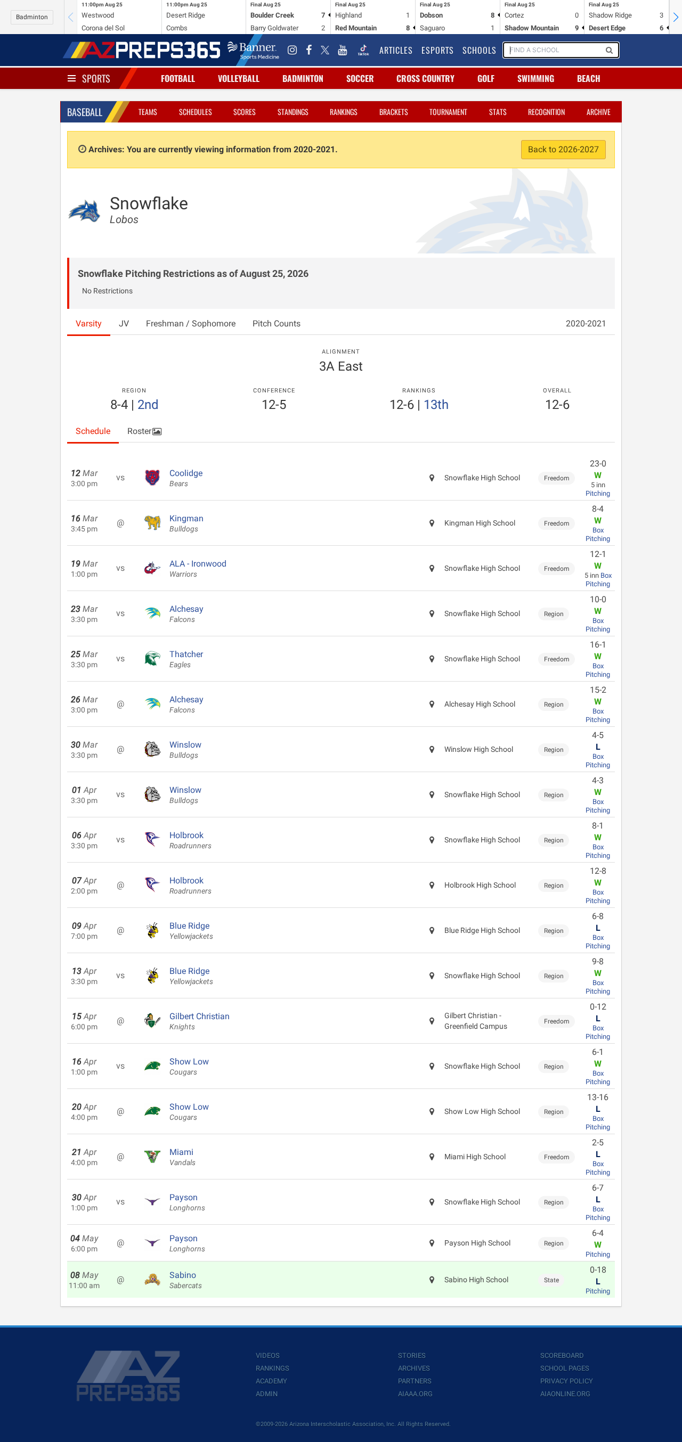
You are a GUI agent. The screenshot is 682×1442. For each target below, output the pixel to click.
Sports (96, 78)
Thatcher (186, 659)
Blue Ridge (191, 931)
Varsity (89, 323)
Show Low (189, 1066)
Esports (437, 50)
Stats (498, 111)
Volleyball (238, 78)
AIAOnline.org (565, 1394)
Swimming (535, 78)
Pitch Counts (277, 323)
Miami (182, 1157)
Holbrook (190, 840)
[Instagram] (292, 50)
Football (178, 78)
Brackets (393, 111)
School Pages (564, 1368)
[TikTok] (363, 50)
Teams (148, 111)
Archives (414, 1368)
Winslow (185, 750)
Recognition (546, 111)
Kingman (186, 523)
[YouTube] (343, 50)
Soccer (360, 78)
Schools (479, 50)
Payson (187, 1202)
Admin (267, 1394)
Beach (588, 78)
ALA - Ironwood (197, 569)
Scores (244, 111)
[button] (675, 17)
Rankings (344, 111)
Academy (271, 1381)
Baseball (84, 112)
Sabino (185, 1280)
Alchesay (186, 614)
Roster (139, 431)
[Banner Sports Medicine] (253, 50)
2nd (148, 404)
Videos (268, 1355)
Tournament (448, 111)
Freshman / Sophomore (191, 323)
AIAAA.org (415, 1394)
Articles (396, 50)
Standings (293, 111)
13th (436, 404)
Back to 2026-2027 (563, 149)
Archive (599, 111)
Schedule (93, 431)
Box (598, 530)
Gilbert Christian (199, 1021)
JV (124, 323)
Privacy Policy (566, 1381)
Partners (415, 1381)
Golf (485, 78)
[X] (325, 50)
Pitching (598, 493)
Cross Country (425, 78)
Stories (412, 1355)
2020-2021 (586, 323)
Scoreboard (562, 1355)
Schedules (195, 111)
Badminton (32, 17)
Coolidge (185, 478)
